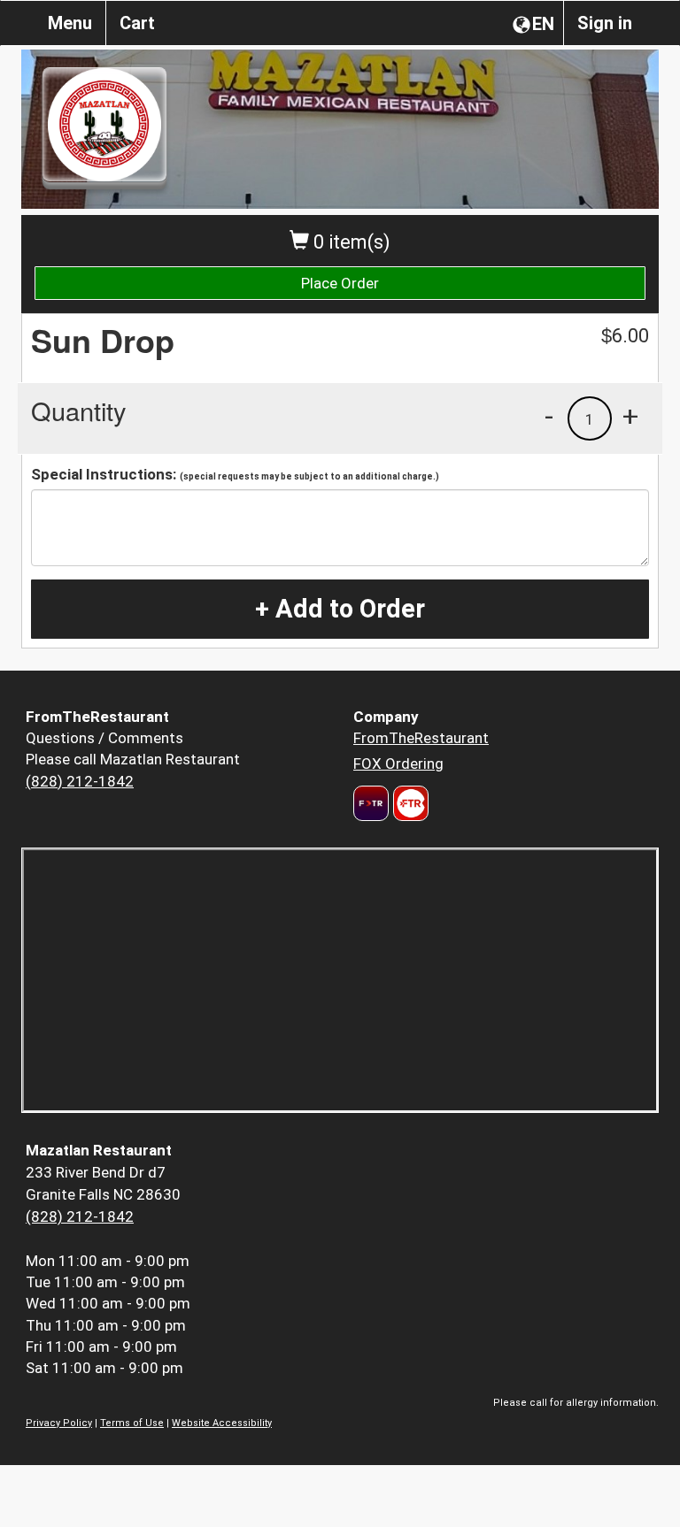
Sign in (604, 23)
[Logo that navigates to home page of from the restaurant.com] (371, 803)
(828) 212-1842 (80, 781)
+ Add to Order (340, 609)
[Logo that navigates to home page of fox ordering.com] (409, 803)
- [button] (549, 416)
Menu (70, 23)
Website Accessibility (222, 1423)
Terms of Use (132, 1423)
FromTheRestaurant (421, 738)
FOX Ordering (398, 763)
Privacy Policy (59, 1423)
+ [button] (630, 416)
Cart (137, 23)
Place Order (340, 283)
